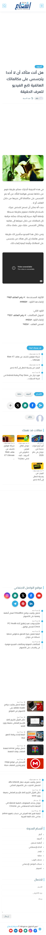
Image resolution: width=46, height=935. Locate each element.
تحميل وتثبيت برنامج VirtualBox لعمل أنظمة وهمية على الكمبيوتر (22, 614)
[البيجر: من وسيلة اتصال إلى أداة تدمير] (38, 466)
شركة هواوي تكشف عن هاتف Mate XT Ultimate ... (23, 358)
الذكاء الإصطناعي (35, 847)
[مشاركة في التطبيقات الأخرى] (10, 405)
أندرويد (39, 67)
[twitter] (23, 595)
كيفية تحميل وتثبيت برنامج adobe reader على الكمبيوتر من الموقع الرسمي (14, 708)
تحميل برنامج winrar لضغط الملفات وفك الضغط (14, 750)
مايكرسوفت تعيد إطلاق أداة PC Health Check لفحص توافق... (23, 625)
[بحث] (4, 6)
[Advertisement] (23, 37)
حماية (19, 394)
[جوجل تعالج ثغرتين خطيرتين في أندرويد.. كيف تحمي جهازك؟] (23, 438)
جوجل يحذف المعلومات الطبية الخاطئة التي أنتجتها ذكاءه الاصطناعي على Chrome (23, 804)
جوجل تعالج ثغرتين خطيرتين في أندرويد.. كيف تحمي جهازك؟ (23, 452)
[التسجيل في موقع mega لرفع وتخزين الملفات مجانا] (35, 763)
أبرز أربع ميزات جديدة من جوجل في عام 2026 (38, 450)
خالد (36, 98)
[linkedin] (31, 604)
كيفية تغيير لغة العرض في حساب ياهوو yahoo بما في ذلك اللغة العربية (21, 815)
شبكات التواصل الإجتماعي (32, 864)
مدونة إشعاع (12, 926)
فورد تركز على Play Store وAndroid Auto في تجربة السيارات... (21, 377)
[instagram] (7, 595)
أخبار (40, 834)
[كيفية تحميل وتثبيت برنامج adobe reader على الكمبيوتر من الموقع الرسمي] (35, 706)
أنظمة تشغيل (36, 843)
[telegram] (15, 604)
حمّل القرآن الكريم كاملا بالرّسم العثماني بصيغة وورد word (14, 723)
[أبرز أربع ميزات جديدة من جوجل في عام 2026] (38, 438)
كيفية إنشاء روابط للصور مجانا (15, 736)
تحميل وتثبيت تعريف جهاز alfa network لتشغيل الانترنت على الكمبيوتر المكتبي (24, 783)
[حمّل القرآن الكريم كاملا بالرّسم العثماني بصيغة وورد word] (35, 721)
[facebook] (31, 595)
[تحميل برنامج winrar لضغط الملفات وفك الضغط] (35, 750)
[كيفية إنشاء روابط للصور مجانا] (35, 736)
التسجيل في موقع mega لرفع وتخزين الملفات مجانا (14, 763)
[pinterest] (23, 604)
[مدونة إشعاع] (23, 6)
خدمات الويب (37, 860)
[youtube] (39, 595)
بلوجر (40, 851)
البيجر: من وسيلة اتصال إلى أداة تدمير (25, 368)
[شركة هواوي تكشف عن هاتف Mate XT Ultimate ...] (8, 438)
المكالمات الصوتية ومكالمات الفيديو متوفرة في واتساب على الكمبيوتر (22, 646)
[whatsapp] (15, 595)
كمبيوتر (39, 868)
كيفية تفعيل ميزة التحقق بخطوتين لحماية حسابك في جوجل (23, 635)
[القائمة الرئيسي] (42, 6)
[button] (32, 405)
